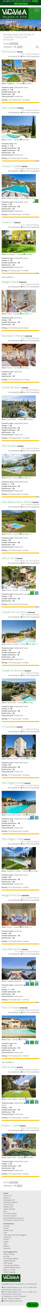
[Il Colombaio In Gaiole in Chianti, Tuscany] (19, 746)
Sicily (5, 1233)
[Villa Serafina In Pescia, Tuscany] (19, 465)
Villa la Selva (9, 1067)
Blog (5, 1211)
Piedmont (7, 1248)
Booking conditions (10, 1202)
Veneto (6, 1228)
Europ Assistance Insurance (13, 1218)
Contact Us (7, 1195)
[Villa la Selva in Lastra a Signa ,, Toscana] (19, 1086)
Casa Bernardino (12, 949)
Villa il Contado (11, 1007)
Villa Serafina (10, 445)
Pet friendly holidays (10, 1258)
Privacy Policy (8, 1204)
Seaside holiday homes (11, 1267)
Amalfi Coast (8, 1230)
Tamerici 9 (8, 222)
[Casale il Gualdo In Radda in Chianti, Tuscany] (19, 185)
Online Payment (9, 1209)
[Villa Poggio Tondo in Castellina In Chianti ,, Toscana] (19, 858)
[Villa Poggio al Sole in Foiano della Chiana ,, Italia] (19, 802)
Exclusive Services (10, 1216)
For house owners (10, 1213)
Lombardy (7, 1237)
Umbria (6, 1239)
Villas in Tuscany (9, 1270)
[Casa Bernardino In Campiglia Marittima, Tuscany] (19, 968)
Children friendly (9, 1261)
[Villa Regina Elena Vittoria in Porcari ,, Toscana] (19, 521)
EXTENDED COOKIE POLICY (13, 1220)
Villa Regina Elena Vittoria (17, 502)
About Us (6, 1198)
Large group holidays (11, 1265)
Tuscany (6, 1226)
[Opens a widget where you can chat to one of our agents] (32, 1305)
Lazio (5, 1244)
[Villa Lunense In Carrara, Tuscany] (19, 127)
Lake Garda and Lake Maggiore (15, 1235)
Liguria (5, 1242)
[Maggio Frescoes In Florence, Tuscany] (19, 914)
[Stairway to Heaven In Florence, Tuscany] (19, 355)
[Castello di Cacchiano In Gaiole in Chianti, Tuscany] (19, 631)
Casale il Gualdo (12, 166)
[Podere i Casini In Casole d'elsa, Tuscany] (19, 1145)
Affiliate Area (8, 1207)
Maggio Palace (10, 281)
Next (19, 47)
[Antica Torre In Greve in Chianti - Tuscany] (19, 577)
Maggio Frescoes (12, 895)
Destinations (8, 1224)
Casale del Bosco (12, 387)
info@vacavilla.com (16, 1301)
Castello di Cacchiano (15, 612)
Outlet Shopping (9, 1272)
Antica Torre (9, 558)
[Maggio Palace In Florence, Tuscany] (19, 301)
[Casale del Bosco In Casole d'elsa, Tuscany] (19, 406)
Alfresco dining (8, 1254)
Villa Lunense (10, 107)
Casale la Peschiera (13, 670)
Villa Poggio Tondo (13, 839)
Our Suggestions (10, 1252)
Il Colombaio (9, 726)
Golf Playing (7, 1263)
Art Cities (6, 1256)
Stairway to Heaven (13, 335)
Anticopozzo (9, 51)
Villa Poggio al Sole (13, 782)
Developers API (9, 1200)
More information (21, 4)
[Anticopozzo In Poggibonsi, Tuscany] (19, 71)
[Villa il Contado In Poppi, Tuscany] (19, 1027)
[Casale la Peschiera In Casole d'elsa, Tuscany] (19, 690)
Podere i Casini (11, 1125)
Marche (6, 1246)
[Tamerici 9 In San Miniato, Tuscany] (19, 241)
